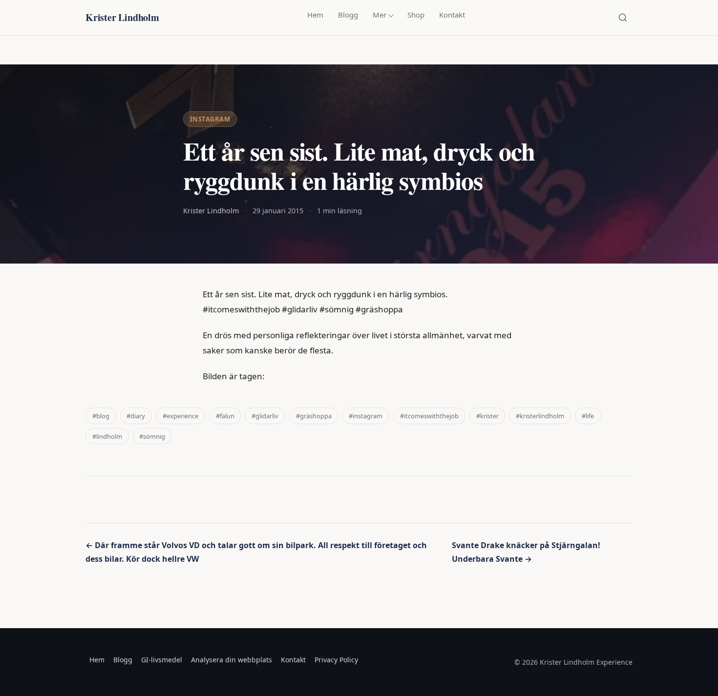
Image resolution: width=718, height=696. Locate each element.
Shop (415, 15)
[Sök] (623, 17)
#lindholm (107, 436)
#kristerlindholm (540, 415)
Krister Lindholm (122, 17)
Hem (315, 15)
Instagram (210, 119)
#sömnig (152, 436)
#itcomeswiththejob (429, 415)
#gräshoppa (314, 415)
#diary (136, 415)
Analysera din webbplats (231, 659)
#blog (100, 415)
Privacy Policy (336, 659)
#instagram (365, 415)
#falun (225, 415)
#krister (487, 415)
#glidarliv (265, 415)
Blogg (348, 15)
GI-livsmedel (161, 659)
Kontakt (452, 15)
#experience (180, 415)
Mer (379, 15)
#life (588, 415)
